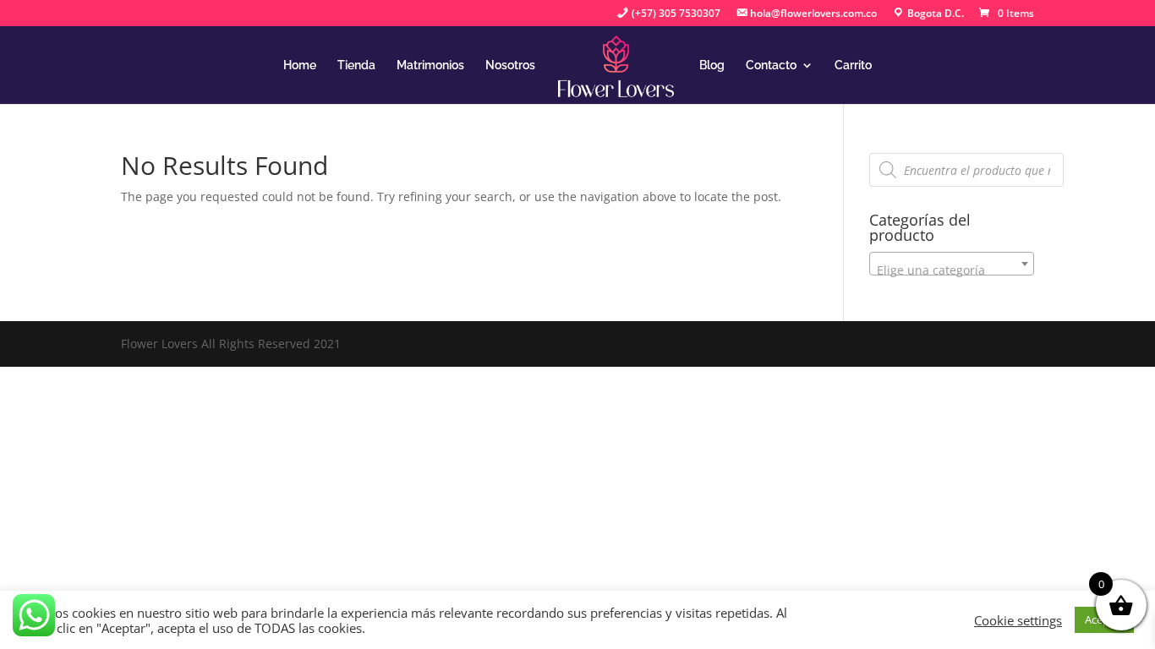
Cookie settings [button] (1018, 620)
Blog (712, 65)
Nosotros (510, 65)
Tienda (356, 65)
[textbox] (951, 270)
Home (299, 65)
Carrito (853, 65)
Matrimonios (430, 65)
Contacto (771, 65)
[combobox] (951, 263)
